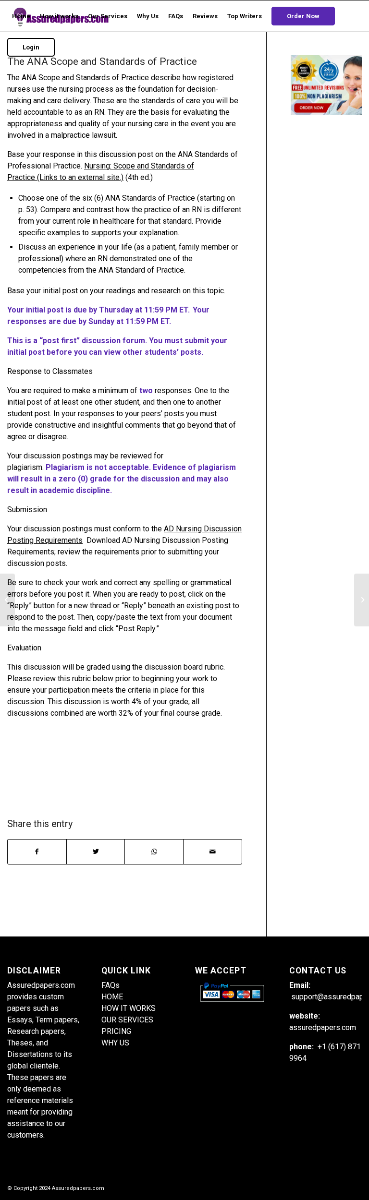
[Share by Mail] (213, 852)
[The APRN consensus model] (7, 600)
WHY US (115, 1042)
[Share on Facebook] (37, 852)
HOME (112, 996)
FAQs (110, 985)
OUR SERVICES (127, 1019)
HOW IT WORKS (128, 1008)
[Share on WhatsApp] (154, 852)
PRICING (116, 1031)
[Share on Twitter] (96, 852)
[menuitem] (21, 16)
